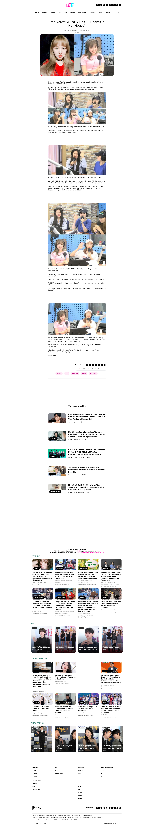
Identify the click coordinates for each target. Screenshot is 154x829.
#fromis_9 (90, 580)
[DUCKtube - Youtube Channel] (113, 808)
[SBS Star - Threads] (120, 5)
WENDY (59, 373)
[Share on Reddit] (104, 365)
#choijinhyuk (112, 685)
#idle (61, 681)
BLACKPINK (59, 774)
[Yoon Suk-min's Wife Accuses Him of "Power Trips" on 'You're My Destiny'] (65, 699)
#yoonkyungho (86, 613)
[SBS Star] (36, 808)
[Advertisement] (77, 138)
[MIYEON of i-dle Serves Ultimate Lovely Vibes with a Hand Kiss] (65, 667)
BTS (56, 771)
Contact (103, 777)
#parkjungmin (81, 615)
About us (104, 774)
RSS (102, 771)
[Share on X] (102, 365)
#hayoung (80, 582)
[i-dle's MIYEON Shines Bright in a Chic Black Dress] (42, 699)
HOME (37, 13)
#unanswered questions (38, 689)
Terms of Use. (35, 823)
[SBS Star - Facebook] (100, 808)
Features (81, 767)
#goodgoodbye (89, 615)
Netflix (80, 789)
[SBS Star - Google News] (116, 5)
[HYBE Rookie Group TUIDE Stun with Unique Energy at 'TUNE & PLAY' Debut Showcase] (111, 699)
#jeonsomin (104, 582)
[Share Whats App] (90, 365)
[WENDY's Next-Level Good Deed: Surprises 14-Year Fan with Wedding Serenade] (111, 594)
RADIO (84, 373)
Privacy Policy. (43, 823)
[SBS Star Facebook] (100, 5)
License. (50, 823)
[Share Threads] (96, 365)
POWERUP (75, 373)
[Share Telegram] (93, 365)
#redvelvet (39, 582)
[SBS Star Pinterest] (107, 5)
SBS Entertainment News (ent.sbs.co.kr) (90, 552)
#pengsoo (57, 580)
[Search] (118, 13)
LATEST (44, 13)
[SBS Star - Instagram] (97, 808)
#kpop (86, 580)
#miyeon (57, 681)
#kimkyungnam (111, 582)
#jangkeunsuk (58, 611)
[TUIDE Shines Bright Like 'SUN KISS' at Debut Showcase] (88, 699)
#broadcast (58, 582)
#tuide (79, 713)
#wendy (34, 582)
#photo (65, 681)
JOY (67, 373)
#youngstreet (69, 580)
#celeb (44, 582)
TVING (80, 792)
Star (56, 767)
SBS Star (35, 767)
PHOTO (92, 13)
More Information (107, 767)
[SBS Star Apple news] (110, 5)
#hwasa (80, 613)
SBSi (78, 551)
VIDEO (100, 13)
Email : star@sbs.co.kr (87, 815)
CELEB (108, 13)
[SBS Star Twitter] (104, 5)
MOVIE (72, 13)
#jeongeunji (104, 686)
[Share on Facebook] (99, 365)
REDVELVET (93, 373)
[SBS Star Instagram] (97, 5)
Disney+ (81, 795)
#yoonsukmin (58, 714)
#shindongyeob (105, 685)
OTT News (81, 799)
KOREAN (34, 5)
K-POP (53, 13)
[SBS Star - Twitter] (104, 808)
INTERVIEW (82, 13)
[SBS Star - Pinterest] (107, 808)
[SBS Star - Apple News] (110, 808)
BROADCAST (62, 13)
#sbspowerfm (65, 613)
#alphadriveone (36, 609)
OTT (79, 786)
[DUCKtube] (113, 5)
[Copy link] (87, 365)
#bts (33, 611)
